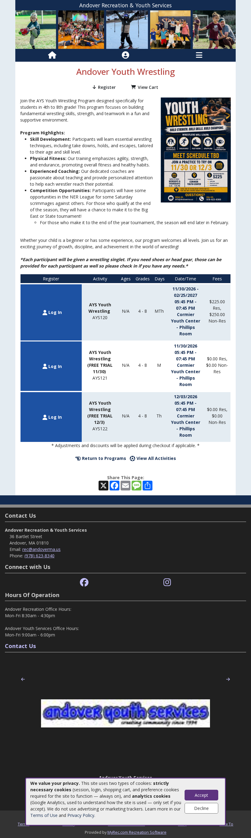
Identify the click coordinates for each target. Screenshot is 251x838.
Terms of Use (44, 815)
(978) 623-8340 (39, 556)
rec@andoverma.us (41, 549)
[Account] (125, 55)
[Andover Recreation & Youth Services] (125, 29)
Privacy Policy (80, 815)
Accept (201, 795)
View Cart (148, 87)
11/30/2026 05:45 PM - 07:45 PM (185, 352)
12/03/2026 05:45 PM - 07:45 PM (185, 403)
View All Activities (155, 458)
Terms (23, 824)
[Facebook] (84, 582)
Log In (54, 312)
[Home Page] (52, 55)
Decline (201, 808)
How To (226, 824)
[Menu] (199, 55)
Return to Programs (103, 458)
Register (107, 87)
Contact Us (20, 646)
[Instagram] (167, 582)
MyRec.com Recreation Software (137, 832)
